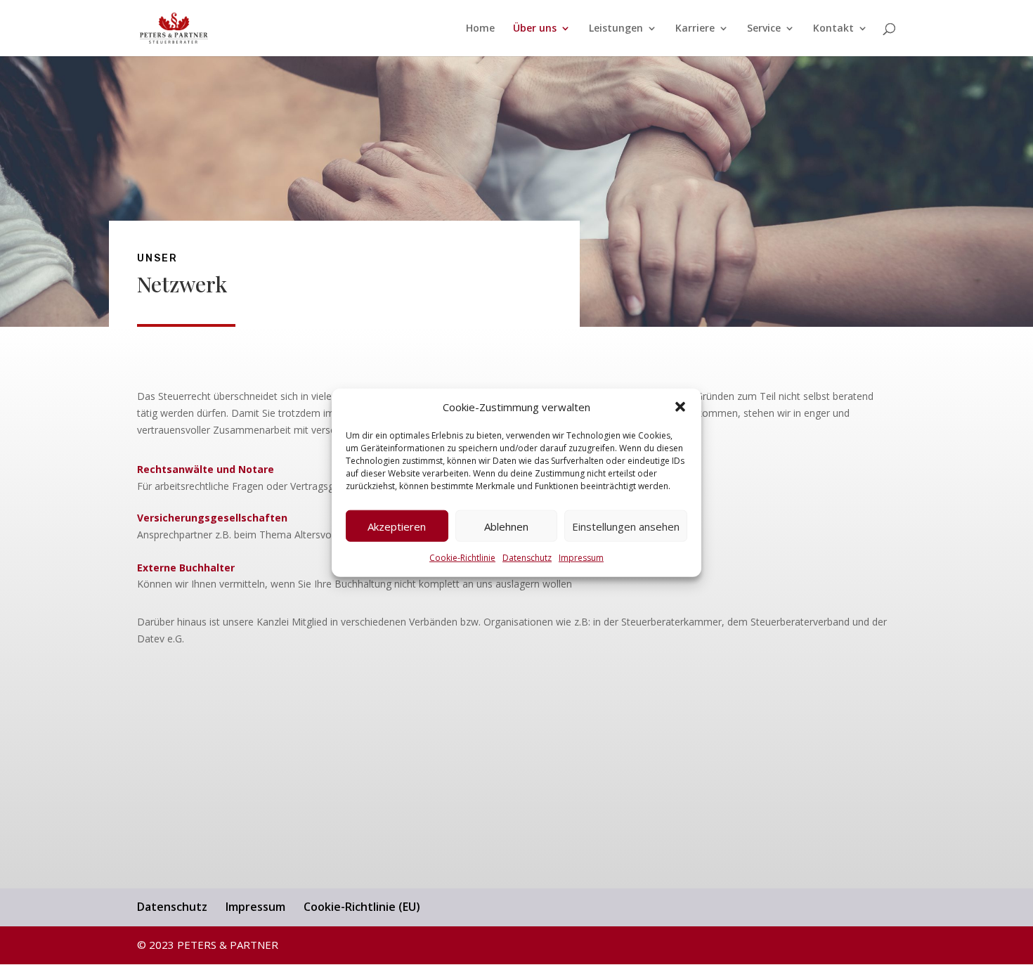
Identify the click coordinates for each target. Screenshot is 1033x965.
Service (764, 28)
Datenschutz (527, 558)
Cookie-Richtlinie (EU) (362, 906)
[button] (680, 407)
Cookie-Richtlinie (462, 558)
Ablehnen (506, 526)
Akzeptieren (397, 526)
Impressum (581, 558)
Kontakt (833, 28)
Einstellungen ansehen (626, 526)
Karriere (695, 28)
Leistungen (616, 28)
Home (480, 28)
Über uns (535, 28)
